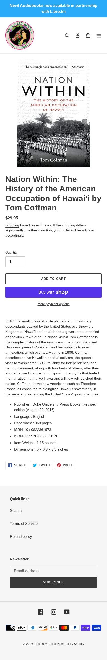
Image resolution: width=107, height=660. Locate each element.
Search (16, 510)
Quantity (11, 252)
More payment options (54, 304)
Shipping (12, 225)
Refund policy (21, 536)
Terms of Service (24, 523)
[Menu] (98, 35)
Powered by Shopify (70, 644)
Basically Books (45, 644)
